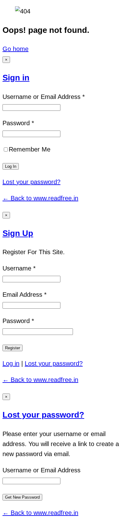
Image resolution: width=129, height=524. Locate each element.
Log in (11, 363)
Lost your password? (31, 181)
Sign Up (18, 233)
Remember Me (29, 149)
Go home (15, 48)
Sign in (16, 77)
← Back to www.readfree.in (40, 198)
